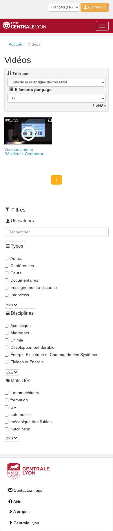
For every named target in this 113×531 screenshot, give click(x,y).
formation (19, 400)
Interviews (19, 294)
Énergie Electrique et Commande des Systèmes (54, 354)
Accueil (15, 44)
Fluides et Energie (27, 362)
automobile (20, 414)
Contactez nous (27, 490)
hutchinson (20, 429)
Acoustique (20, 325)
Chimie (16, 340)
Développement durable (32, 347)
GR (13, 407)
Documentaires (24, 280)
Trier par (20, 73)
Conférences (22, 265)
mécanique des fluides (31, 421)
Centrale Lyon (25, 523)
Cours (15, 273)
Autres (16, 258)
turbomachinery (24, 392)
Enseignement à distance (33, 287)
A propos (21, 511)
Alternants (19, 332)
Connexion (96, 7)
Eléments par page (33, 89)
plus (10, 305)
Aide (16, 501)
